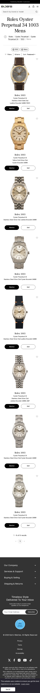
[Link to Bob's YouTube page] (25, 660)
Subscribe (31, 612)
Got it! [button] (8, 689)
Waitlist (11, 108)
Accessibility (20, 653)
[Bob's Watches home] (6, 6)
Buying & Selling (12, 577)
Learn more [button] (25, 684)
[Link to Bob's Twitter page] (9, 660)
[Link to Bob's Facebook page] (14, 660)
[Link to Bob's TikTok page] (30, 660)
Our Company (11, 565)
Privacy (19, 641)
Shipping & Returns (13, 584)
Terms (20, 645)
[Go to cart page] (33, 7)
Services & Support (13, 571)
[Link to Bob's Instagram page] (19, 660)
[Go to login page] (29, 7)
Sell (28, 108)
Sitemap (20, 649)
